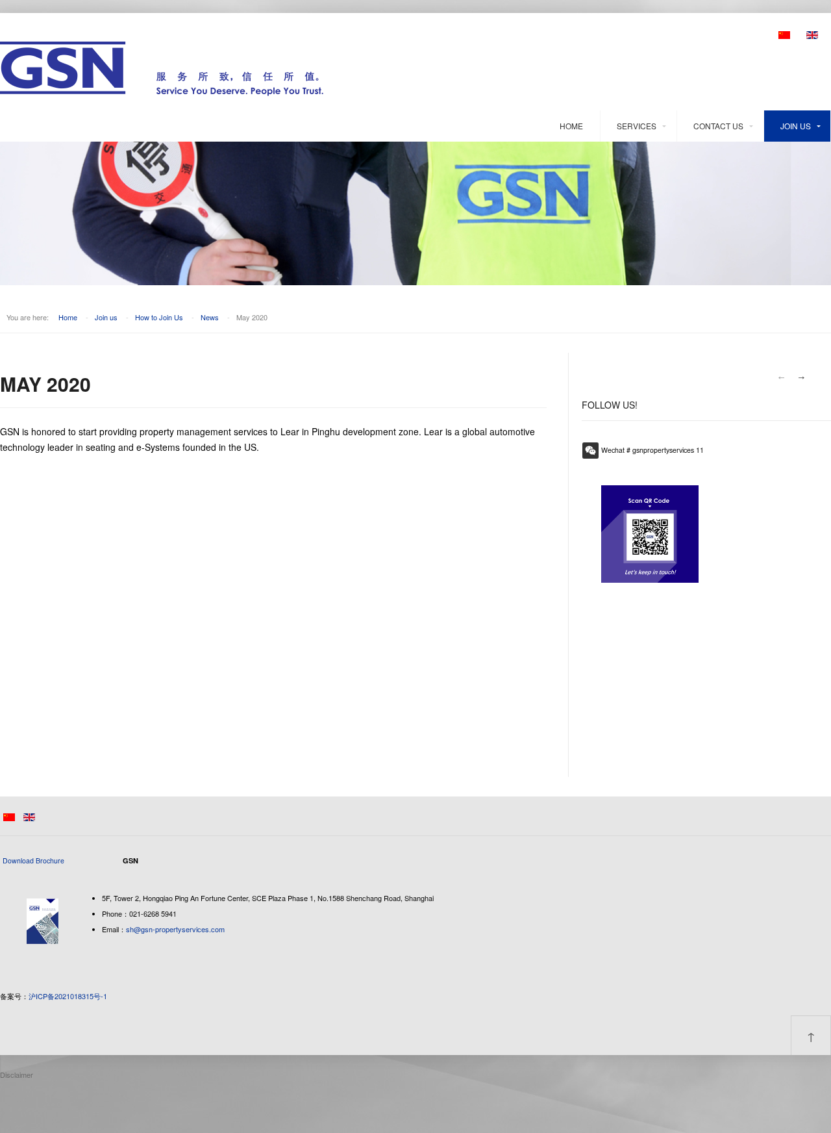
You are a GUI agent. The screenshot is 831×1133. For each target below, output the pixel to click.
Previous (781, 377)
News (210, 317)
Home (571, 125)
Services (636, 125)
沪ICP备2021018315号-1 (68, 996)
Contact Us (718, 125)
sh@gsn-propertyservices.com (175, 929)
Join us (795, 125)
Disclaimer (16, 1074)
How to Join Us (159, 317)
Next (802, 377)
